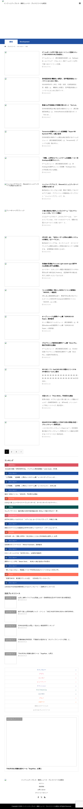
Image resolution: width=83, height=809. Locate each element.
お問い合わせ (41, 789)
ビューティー (41, 682)
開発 (11, 42)
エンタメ (41, 678)
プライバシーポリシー (41, 793)
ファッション (41, 686)
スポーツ (41, 702)
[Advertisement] (41, 23)
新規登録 (41, 786)
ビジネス (41, 694)
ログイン (41, 783)
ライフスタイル (41, 690)
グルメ (41, 698)
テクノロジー (41, 670)
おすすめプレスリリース (41, 710)
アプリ (41, 674)
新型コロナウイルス (41, 706)
